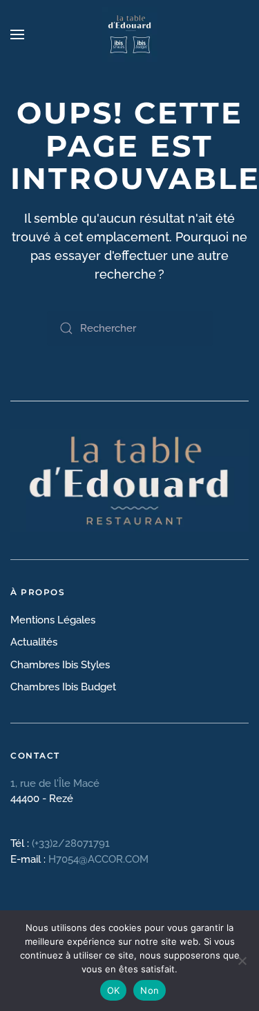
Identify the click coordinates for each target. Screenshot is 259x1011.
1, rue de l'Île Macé (56, 783)
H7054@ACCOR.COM (98, 859)
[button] (17, 34)
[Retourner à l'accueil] (129, 34)
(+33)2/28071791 (71, 843)
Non (149, 990)
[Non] (242, 961)
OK (113, 990)
